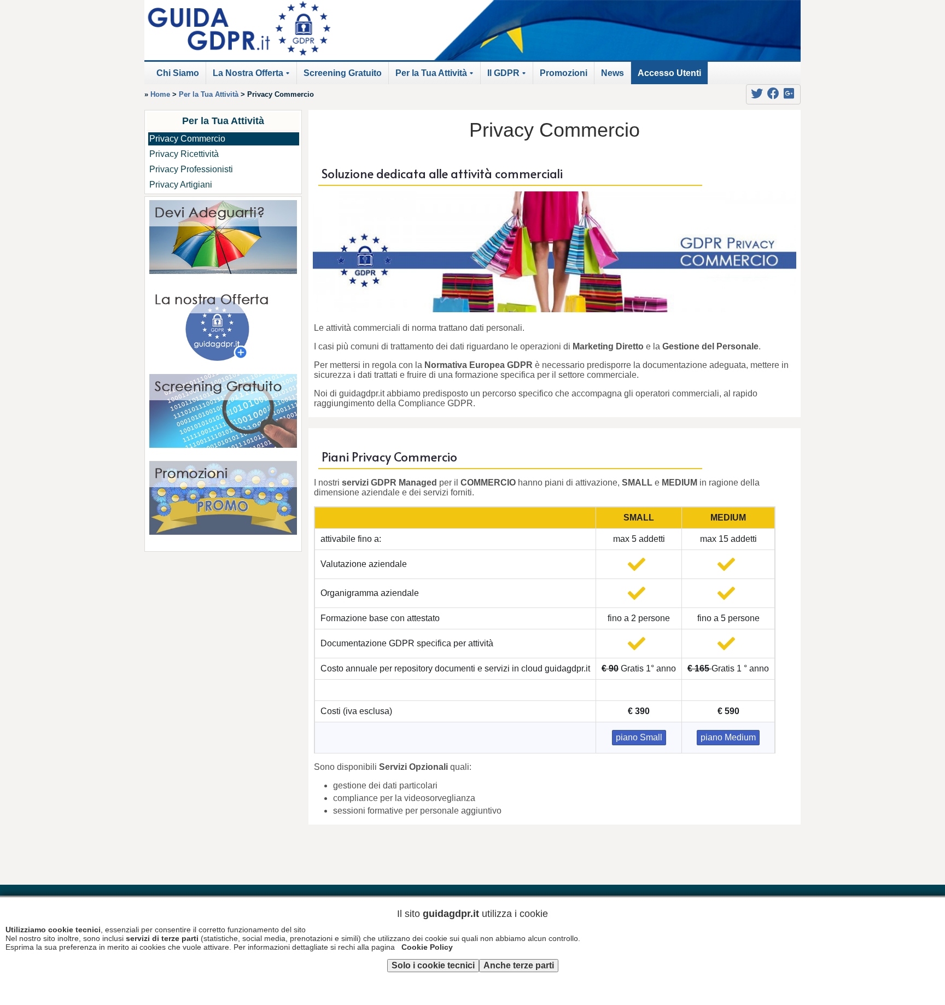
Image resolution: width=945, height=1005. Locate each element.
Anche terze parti (518, 965)
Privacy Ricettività (184, 154)
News (612, 73)
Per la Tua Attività (436, 76)
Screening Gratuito (343, 73)
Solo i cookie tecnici (433, 965)
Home (160, 94)
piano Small (639, 737)
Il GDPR (508, 76)
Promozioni (563, 73)
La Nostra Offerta (253, 76)
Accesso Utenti (669, 73)
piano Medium (728, 737)
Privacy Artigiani (180, 184)
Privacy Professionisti (191, 169)
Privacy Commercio (187, 138)
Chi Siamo (177, 73)
